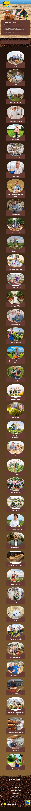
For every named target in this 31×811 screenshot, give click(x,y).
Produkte (15, 793)
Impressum (15, 808)
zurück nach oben (16, 779)
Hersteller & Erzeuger (15, 790)
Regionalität (15, 787)
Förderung (15, 796)
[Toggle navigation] (27, 2)
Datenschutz (15, 810)
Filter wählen (6, 42)
